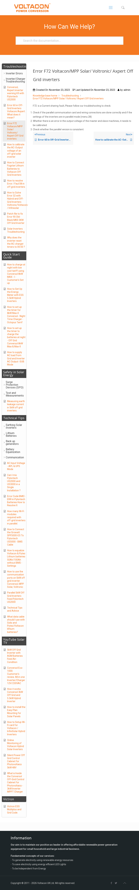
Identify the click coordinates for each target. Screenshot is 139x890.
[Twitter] (116, 883)
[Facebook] (111, 883)
